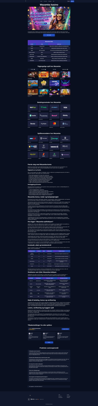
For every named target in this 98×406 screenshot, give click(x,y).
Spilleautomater (64, 69)
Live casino (43, 69)
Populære (32, 69)
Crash (54, 69)
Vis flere (49, 342)
